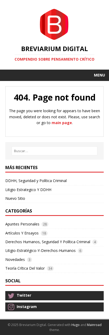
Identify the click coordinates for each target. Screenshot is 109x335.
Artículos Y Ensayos (22, 233)
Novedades (15, 259)
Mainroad (94, 325)
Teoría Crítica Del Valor (25, 268)
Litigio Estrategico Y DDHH (28, 189)
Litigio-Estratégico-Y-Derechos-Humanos (40, 250)
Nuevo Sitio (15, 198)
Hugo (75, 325)
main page (62, 122)
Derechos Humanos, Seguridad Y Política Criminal (47, 241)
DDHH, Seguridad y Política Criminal (36, 180)
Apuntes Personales (22, 224)
